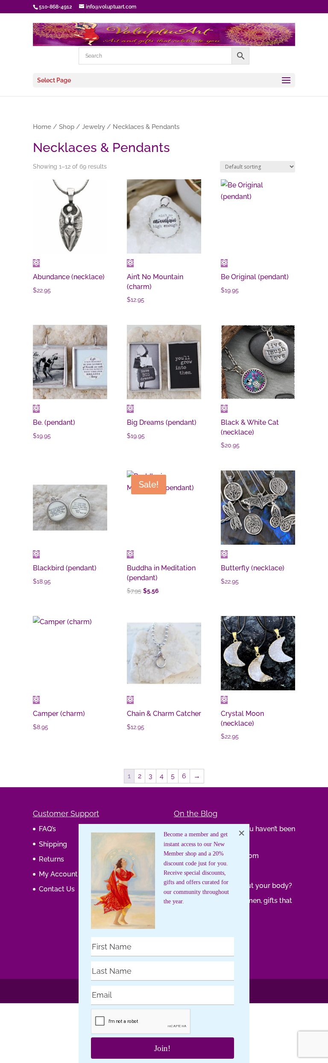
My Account (58, 874)
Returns (51, 859)
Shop (66, 126)
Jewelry (93, 126)
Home (42, 126)
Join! (162, 1048)
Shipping (53, 844)
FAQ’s (47, 829)
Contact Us (57, 889)
